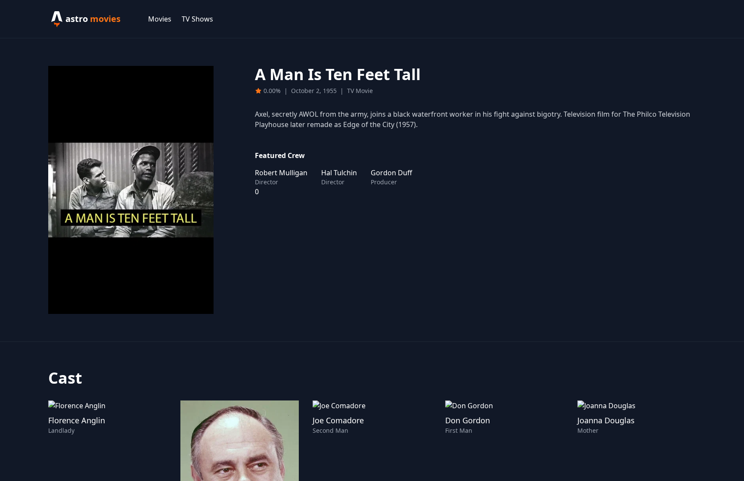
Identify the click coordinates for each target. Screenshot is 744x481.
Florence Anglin (76, 420)
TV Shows (197, 19)
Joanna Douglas (606, 420)
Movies (159, 19)
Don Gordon (467, 420)
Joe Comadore (338, 420)
